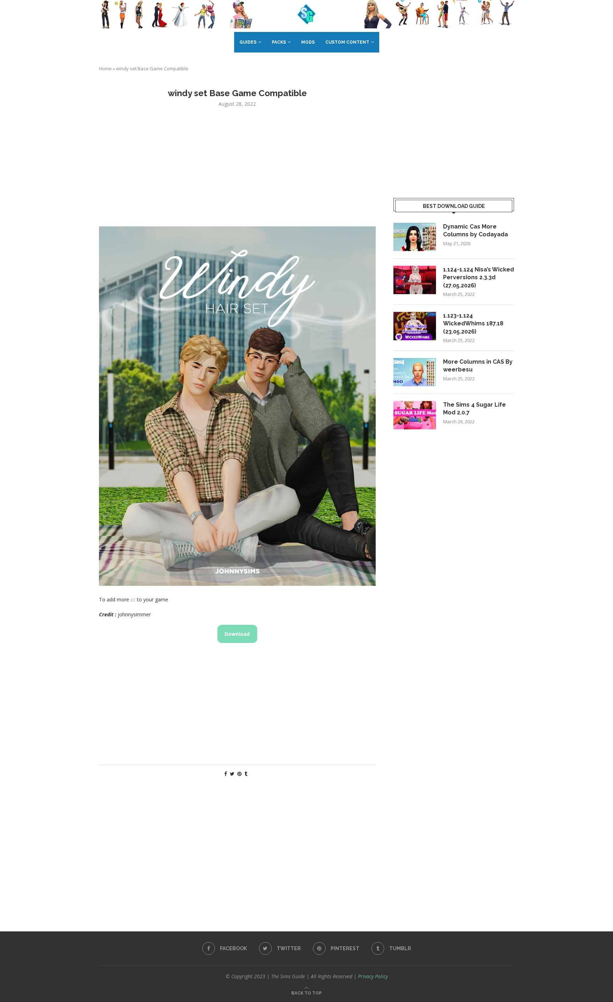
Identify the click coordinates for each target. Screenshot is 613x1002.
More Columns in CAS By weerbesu (478, 365)
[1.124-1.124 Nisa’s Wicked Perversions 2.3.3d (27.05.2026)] (414, 280)
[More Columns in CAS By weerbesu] (414, 372)
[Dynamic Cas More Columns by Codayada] (414, 237)
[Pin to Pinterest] (239, 773)
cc (133, 599)
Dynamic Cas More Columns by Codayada (475, 230)
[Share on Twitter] (232, 773)
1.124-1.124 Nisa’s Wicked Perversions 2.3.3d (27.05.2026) (478, 277)
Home (105, 68)
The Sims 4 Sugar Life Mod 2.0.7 (474, 408)
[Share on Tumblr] (245, 773)
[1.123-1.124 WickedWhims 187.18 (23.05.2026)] (414, 326)
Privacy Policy (373, 976)
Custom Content (347, 42)
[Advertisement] (237, 166)
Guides (247, 42)
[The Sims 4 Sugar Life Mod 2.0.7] (414, 415)
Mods (308, 42)
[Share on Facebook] (225, 773)
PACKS (279, 42)
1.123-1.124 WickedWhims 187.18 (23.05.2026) (473, 323)
